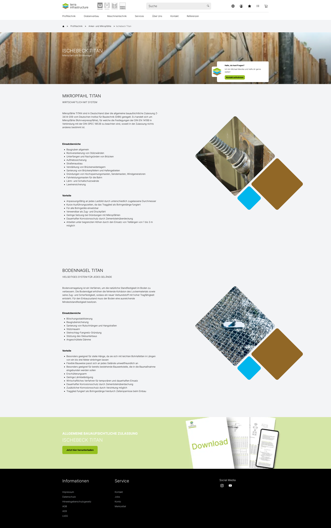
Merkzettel (120, 506)
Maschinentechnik (117, 16)
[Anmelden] (241, 6)
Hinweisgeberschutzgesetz (76, 501)
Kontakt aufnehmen (234, 77)
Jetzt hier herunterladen (80, 450)
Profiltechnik (69, 16)
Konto (118, 501)
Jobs (117, 496)
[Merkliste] (249, 6)
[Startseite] (64, 26)
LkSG (65, 516)
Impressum (68, 492)
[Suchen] (208, 6)
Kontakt (174, 16)
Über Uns (157, 16)
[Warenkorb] (266, 6)
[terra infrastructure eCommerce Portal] (75, 6)
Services (139, 16)
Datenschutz (69, 496)
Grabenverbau (91, 16)
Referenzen (193, 16)
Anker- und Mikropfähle (100, 26)
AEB (64, 511)
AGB (64, 506)
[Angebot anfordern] (257, 6)
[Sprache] (233, 6)
